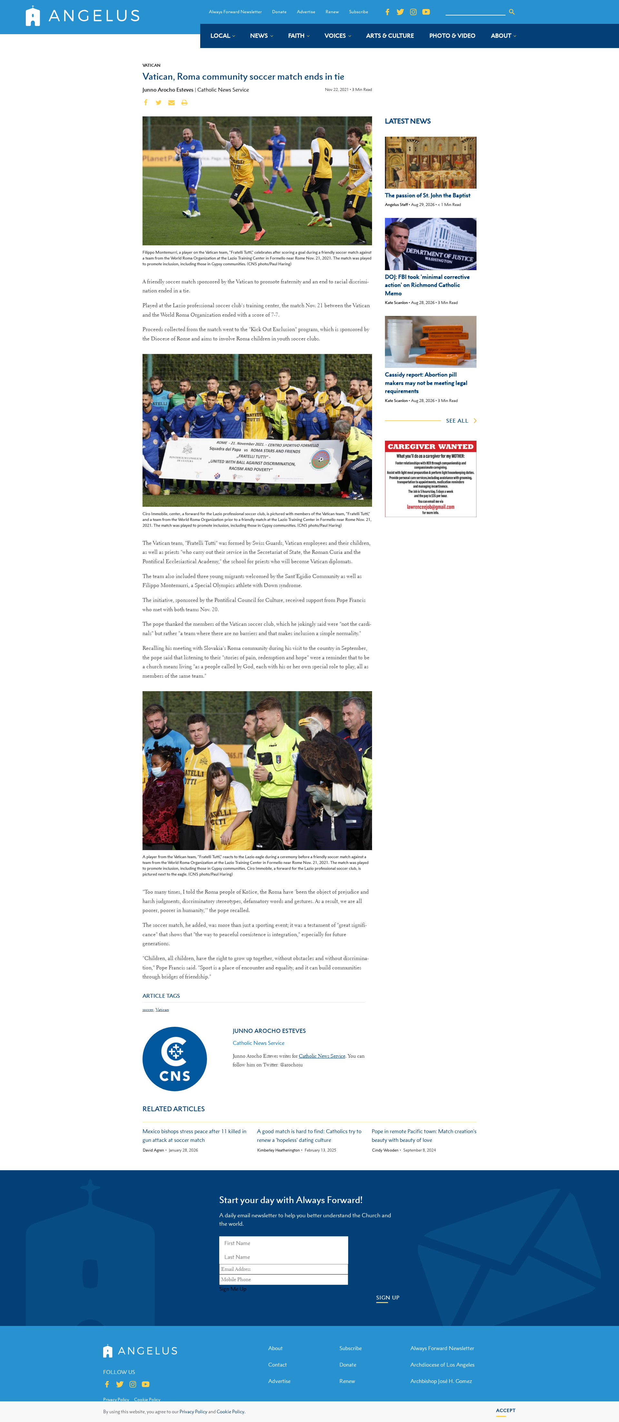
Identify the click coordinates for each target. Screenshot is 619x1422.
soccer (147, 1009)
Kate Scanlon (396, 302)
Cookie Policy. (231, 1411)
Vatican (151, 65)
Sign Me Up (232, 1289)
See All (457, 420)
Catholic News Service (223, 89)
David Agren (153, 1150)
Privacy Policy (193, 1411)
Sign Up (388, 1298)
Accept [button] (506, 1410)
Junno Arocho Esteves (167, 89)
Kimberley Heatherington (278, 1150)
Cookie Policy (147, 1399)
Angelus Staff (396, 204)
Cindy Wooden (385, 1150)
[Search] (512, 12)
